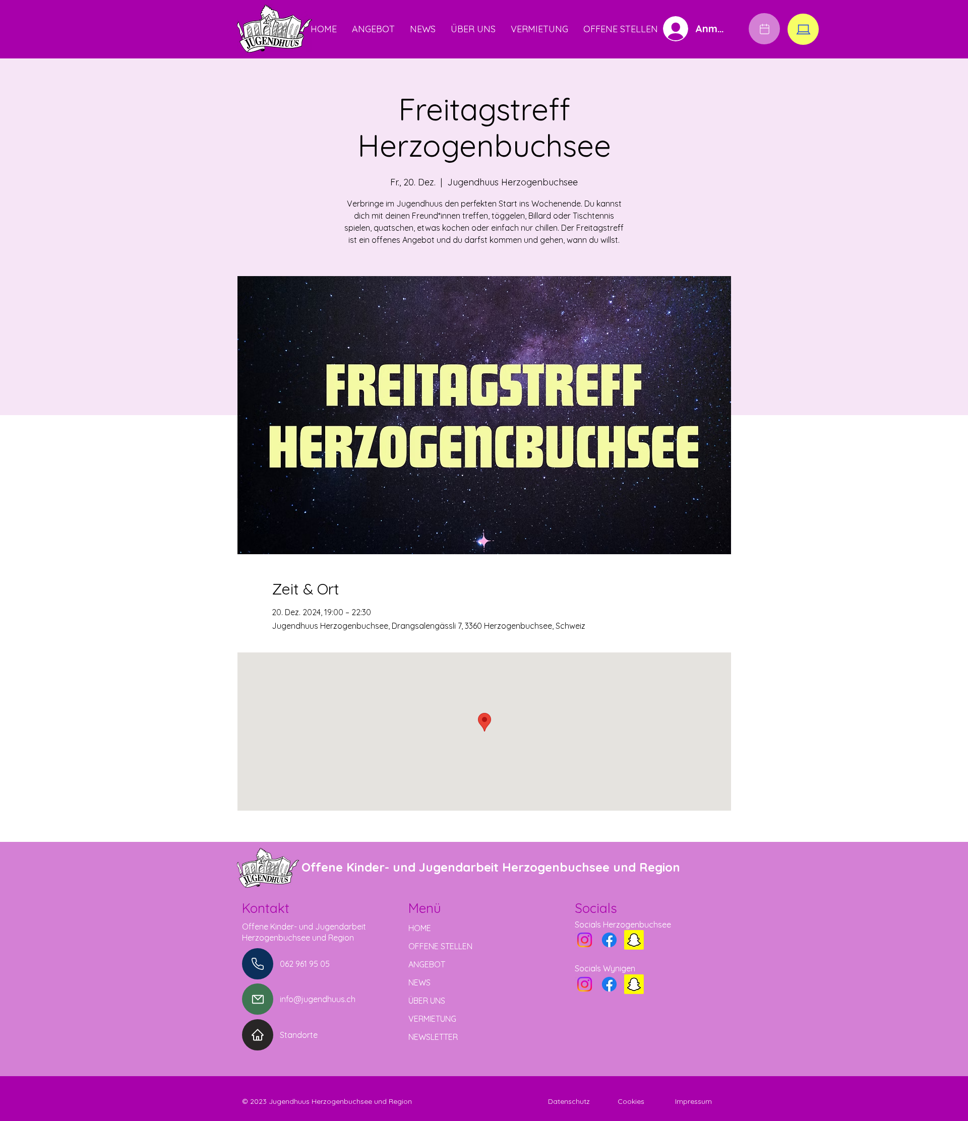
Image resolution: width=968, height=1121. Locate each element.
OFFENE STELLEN (440, 946)
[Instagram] (584, 940)
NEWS (419, 982)
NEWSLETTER (433, 1037)
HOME (419, 928)
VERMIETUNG (432, 1019)
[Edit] (764, 28)
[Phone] (257, 963)
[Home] (257, 1034)
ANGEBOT (426, 964)
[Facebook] (609, 940)
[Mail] (257, 999)
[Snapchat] (634, 940)
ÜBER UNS (426, 1001)
